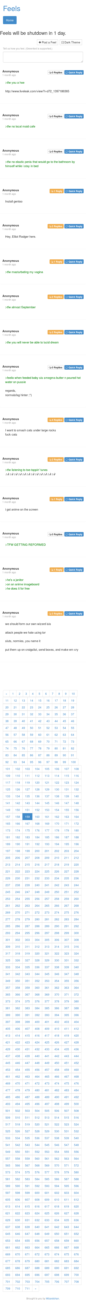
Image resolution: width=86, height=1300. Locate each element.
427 (66, 1042)
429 (7, 1049)
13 (23, 700)
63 (64, 735)
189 (7, 844)
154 (56, 810)
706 (56, 1281)
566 (17, 1165)
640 (37, 1227)
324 (76, 953)
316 (76, 946)
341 (7, 974)
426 (56, 1042)
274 (56, 912)
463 (27, 1076)
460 (76, 1070)
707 (66, 1281)
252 (76, 892)
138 (56, 796)
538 (56, 1138)
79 (48, 748)
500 (76, 1104)
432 (37, 1049)
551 (27, 1152)
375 (27, 1001)
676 (76, 1254)
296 (37, 933)
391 (27, 1015)
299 (66, 933)
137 (47, 796)
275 (66, 912)
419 (66, 1035)
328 (37, 960)
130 (56, 789)
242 (56, 885)
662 (17, 1247)
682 (56, 1261)
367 (27, 994)
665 (47, 1247)
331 (66, 960)
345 (47, 974)
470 (17, 1083)
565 (7, 1165)
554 (56, 1152)
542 (17, 1145)
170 (56, 823)
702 (17, 1281)
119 (27, 782)
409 (47, 1029)
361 (47, 988)
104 (37, 769)
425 (47, 1042)
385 (47, 1008)
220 (76, 864)
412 (76, 1029)
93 (15, 762)
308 (76, 940)
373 (7, 1001)
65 (7, 741)
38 (7, 721)
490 (56, 1097)
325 (7, 960)
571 (66, 1165)
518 (17, 1124)
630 (17, 1220)
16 (48, 700)
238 (17, 885)
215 (27, 864)
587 (66, 1179)
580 (76, 1172)
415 (27, 1035)
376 (37, 1001)
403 (66, 1022)
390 (17, 1015)
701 (7, 1281)
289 (47, 926)
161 (47, 817)
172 (76, 823)
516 (76, 1117)
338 (56, 967)
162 (56, 817)
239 (27, 885)
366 (17, 994)
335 (27, 967)
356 (76, 981)
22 (23, 707)
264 (37, 905)
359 (27, 988)
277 (7, 919)
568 (37, 1165)
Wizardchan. (53, 1298)
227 (66, 871)
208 (37, 858)
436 (76, 1049)
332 (76, 960)
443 (66, 1056)
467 (66, 1076)
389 (7, 1015)
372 (76, 994)
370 (56, 994)
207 (27, 858)
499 (66, 1104)
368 (37, 994)
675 (66, 1254)
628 (76, 1213)
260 (76, 899)
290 (56, 926)
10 (73, 694)
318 (17, 953)
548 (76, 1145)
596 (76, 1186)
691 (66, 1268)
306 (56, 940)
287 (27, 926)
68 (31, 741)
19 (72, 700)
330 (56, 960)
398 (17, 1022)
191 (27, 844)
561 (47, 1158)
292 (76, 926)
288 (37, 926)
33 (39, 714)
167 (27, 823)
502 (17, 1111)
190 (17, 844)
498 (56, 1104)
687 (27, 1268)
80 (56, 748)
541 (7, 1145)
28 (72, 707)
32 (31, 714)
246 (17, 892)
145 (47, 803)
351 (27, 981)
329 (47, 960)
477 (7, 1090)
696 (37, 1275)
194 (56, 844)
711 (27, 1288)
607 (27, 1199)
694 (17, 1275)
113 (47, 776)
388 (76, 1008)
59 (31, 735)
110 (17, 776)
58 (23, 735)
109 (7, 776)
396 (76, 1015)
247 (27, 892)
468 (76, 1076)
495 (27, 1104)
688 (37, 1268)
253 (7, 899)
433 (47, 1049)
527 (27, 1131)
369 (47, 994)
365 (7, 994)
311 (27, 946)
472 (37, 1083)
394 (56, 1015)
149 (7, 810)
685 (7, 1268)
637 (7, 1227)
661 (7, 1247)
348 (76, 974)
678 (17, 1261)
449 (47, 1063)
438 (17, 1056)
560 (37, 1158)
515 (66, 1117)
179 (66, 830)
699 (66, 1275)
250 (56, 892)
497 (47, 1104)
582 (17, 1179)
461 (7, 1076)
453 (7, 1070)
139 (66, 796)
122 (56, 782)
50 (31, 728)
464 (37, 1076)
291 (66, 926)
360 (37, 988)
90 (64, 755)
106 (56, 769)
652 (76, 1234)
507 (66, 1111)
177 (47, 830)
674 (56, 1254)
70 (48, 741)
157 (7, 817)
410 (56, 1029)
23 (31, 707)
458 (56, 1070)
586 (56, 1179)
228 (76, 871)
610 (56, 1199)
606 (17, 1199)
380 (76, 1001)
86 (31, 755)
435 (66, 1049)
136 (37, 796)
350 (17, 981)
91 (72, 755)
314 (56, 946)
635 (66, 1220)
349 (7, 981)
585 (47, 1179)
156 (76, 810)
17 (56, 700)
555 (66, 1152)
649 (47, 1234)
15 (39, 700)
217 (47, 864)
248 (37, 892)
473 (47, 1083)
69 (39, 741)
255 (27, 899)
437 (7, 1056)
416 (37, 1035)
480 (37, 1090)
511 (27, 1117)
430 (17, 1049)
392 (37, 1015)
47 (7, 728)
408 (37, 1029)
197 (7, 851)
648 (37, 1234)
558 (17, 1158)
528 (37, 1131)
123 (66, 782)
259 (66, 899)
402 (56, 1022)
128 (37, 789)
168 (37, 823)
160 (37, 817)
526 (17, 1131)
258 (56, 899)
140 (76, 796)
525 (7, 1131)
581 (7, 1179)
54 (64, 728)
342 (17, 974)
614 (17, 1206)
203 (66, 851)
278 (17, 919)
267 (66, 905)
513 (47, 1117)
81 (64, 748)
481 (47, 1090)
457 (47, 1070)
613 (7, 1206)
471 (27, 1083)
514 (56, 1117)
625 (47, 1213)
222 (17, 871)
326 (17, 960)
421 (7, 1042)
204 (76, 851)
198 (17, 851)
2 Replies (56, 226)
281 (47, 919)
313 (47, 946)
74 (7, 748)
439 (27, 1056)
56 (7, 735)
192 (37, 844)
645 (7, 1234)
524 (76, 1124)
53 (56, 728)
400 (37, 1022)
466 (56, 1076)
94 (23, 762)
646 (17, 1234)
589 (7, 1186)
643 (66, 1227)
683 (66, 1261)
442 (56, 1056)
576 (37, 1172)
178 (56, 830)
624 (37, 1213)
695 (27, 1275)
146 (56, 803)
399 (27, 1022)
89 (56, 755)
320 (37, 953)
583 (27, 1179)
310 (17, 946)
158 (17, 817)
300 (76, 933)
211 (66, 858)
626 (56, 1213)
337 (47, 967)
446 (17, 1063)
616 (37, 1206)
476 (76, 1083)
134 (17, 796)
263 (27, 905)
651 (66, 1234)
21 (15, 707)
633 (47, 1220)
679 (27, 1261)
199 (27, 851)
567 (27, 1165)
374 (17, 1001)
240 (37, 885)
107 (66, 769)
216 (37, 864)
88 (48, 755)
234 (56, 878)
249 (47, 892)
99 (64, 762)
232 (37, 878)
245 (7, 892)
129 (47, 789)
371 (66, 994)
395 (66, 1015)
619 (66, 1206)
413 (7, 1035)
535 (27, 1138)
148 (76, 803)
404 (76, 1022)
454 (17, 1070)
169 (47, 823)
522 (56, 1124)
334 (17, 967)
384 (37, 1008)
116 (76, 776)
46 (72, 721)
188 (76, 837)
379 (66, 1001)
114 (56, 776)
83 (7, 755)
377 (47, 1001)
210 (56, 858)
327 (27, 960)
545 (47, 1145)
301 (7, 940)
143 (27, 803)
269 (7, 912)
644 (76, 1227)
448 (37, 1063)
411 (66, 1029)
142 (17, 803)
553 (47, 1152)
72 (64, 741)
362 (56, 988)
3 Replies (56, 613)
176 (37, 830)
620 (76, 1206)
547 (66, 1145)
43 (48, 721)
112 (37, 776)
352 (37, 981)
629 (7, 1220)
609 (47, 1199)
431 (27, 1049)
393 (47, 1015)
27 (64, 707)
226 (56, 871)
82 (72, 748)
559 (27, 1158)
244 (76, 885)
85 (23, 755)
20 (7, 707)
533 (7, 1138)
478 (17, 1090)
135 (27, 796)
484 (76, 1090)
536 (37, 1138)
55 (72, 728)
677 (7, 1261)
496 (37, 1104)
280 (37, 919)
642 (56, 1227)
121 (47, 782)
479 (27, 1090)
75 (15, 748)
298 (56, 933)
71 (56, 741)
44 (56, 721)
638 (17, 1227)
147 (66, 803)
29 (7, 714)
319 (27, 953)
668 (76, 1247)
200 (37, 851)
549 (7, 1152)
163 (66, 817)
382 (17, 1008)
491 (66, 1097)
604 (76, 1193)
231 (27, 878)
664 (37, 1247)
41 (31, 721)
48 (15, 728)
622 (17, 1213)
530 (56, 1131)
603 (66, 1193)
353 (47, 981)
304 (37, 940)
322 (56, 953)
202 (56, 851)
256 (37, 899)
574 (17, 1172)
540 (76, 1138)
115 (66, 776)
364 (76, 988)
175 (27, 830)
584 (37, 1179)
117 (7, 782)
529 (47, 1131)
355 (66, 981)
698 (56, 1275)
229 (7, 878)
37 (72, 714)
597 (7, 1193)
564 (76, 1158)
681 (47, 1261)
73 (72, 741)
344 (37, 974)
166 (17, 823)
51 (39, 728)
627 (66, 1213)
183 (27, 837)
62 (56, 735)
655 (27, 1240)
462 (17, 1076)
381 (7, 1008)
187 (66, 837)
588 (76, 1179)
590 (17, 1186)
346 (56, 974)
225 (47, 871)
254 (17, 899)
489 (47, 1097)
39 (15, 721)
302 (17, 940)
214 (17, 864)
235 (66, 878)
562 (56, 1158)
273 (47, 912)
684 (76, 1261)
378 (56, 1001)
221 (7, 871)
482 (56, 1090)
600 (37, 1193)
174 (17, 830)
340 (76, 967)
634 (56, 1220)
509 (7, 1117)
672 (37, 1254)
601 (47, 1193)
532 (76, 1131)
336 (37, 967)
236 (76, 878)
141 (7, 803)
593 (47, 1186)
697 (47, 1275)
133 (7, 796)
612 (76, 1199)
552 (37, 1152)
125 (7, 789)
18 (64, 700)
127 (27, 789)
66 (15, 741)
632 (37, 1220)
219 (66, 864)
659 (66, 1240)
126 (17, 789)
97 (48, 762)
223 (27, 871)
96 (39, 762)
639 (27, 1227)
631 (27, 1220)
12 (15, 700)
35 (56, 714)
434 (56, 1049)
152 (37, 810)
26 (56, 707)
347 (66, 974)
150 (17, 810)
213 (7, 864)
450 (56, 1063)
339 (66, 967)
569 (47, 1165)
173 (7, 830)
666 (56, 1247)
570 (56, 1165)
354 (56, 981)
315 (66, 946)
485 (7, 1097)
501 (7, 1111)
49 (23, 728)
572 (76, 1165)
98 (56, 762)
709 (7, 1288)
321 (47, 953)
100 (73, 762)
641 (47, 1227)
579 (66, 1172)
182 (17, 837)
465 (47, 1076)
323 (66, 953)
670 (17, 1254)
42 (39, 721)
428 (76, 1042)
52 (48, 728)
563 (66, 1158)
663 (27, 1247)
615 (27, 1206)
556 (76, 1152)
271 (27, 912)
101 (7, 769)
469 (7, 1083)
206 (17, 858)
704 (37, 1281)
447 (27, 1063)
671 (27, 1254)
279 (27, 919)
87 (39, 755)
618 (56, 1206)
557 (7, 1158)
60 (39, 735)
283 (66, 919)
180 (76, 830)
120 (37, 782)
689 (47, 1268)
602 (56, 1193)
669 (7, 1254)
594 (56, 1186)
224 (37, 871)
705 (47, 1281)
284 (76, 919)
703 (27, 1281)
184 (37, 837)
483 (66, 1090)
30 (15, 714)
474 (56, 1083)
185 (47, 837)
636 (76, 1220)
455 (27, 1070)
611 (66, 1199)
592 (37, 1186)
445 (7, 1063)
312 (37, 946)
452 (76, 1063)
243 (66, 885)
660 (76, 1240)
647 (27, 1234)
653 (7, 1240)
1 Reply (57, 191)
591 (27, 1186)
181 (7, 837)
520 (37, 1124)
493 (7, 1104)
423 (27, 1042)
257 (47, 899)
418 (56, 1035)
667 (66, 1247)
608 (37, 1199)
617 (47, 1206)
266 (56, 905)
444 (76, 1056)
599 (27, 1193)
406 (17, 1029)
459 (66, 1070)
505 (47, 1111)
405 (7, 1029)
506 (56, 1111)
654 (17, 1240)
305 (47, 940)
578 (56, 1172)
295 (27, 933)
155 (66, 810)
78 (39, 748)
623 (27, 1213)
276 (76, 912)
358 (17, 988)
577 (47, 1172)
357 (7, 988)
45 (64, 721)
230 (17, 878)
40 (23, 721)
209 (47, 858)
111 (27, 776)
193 (47, 844)
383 (27, 1008)
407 (27, 1029)
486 (17, 1097)
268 (76, 905)
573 (7, 1172)
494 (17, 1104)
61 (48, 735)
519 (27, 1124)
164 (76, 817)
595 (66, 1186)
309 (7, 946)
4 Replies (56, 420)
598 (17, 1193)
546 (56, 1145)
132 (76, 789)
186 (56, 837)
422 (17, 1042)
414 (17, 1035)
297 (47, 933)
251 (66, 892)
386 (56, 1008)
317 (7, 953)
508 (76, 1111)
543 (27, 1145)
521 (47, 1124)
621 (7, 1213)
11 (7, 700)
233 (47, 878)
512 (37, 1117)
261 (7, 905)
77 (31, 748)
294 (17, 933)
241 (47, 885)
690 (56, 1268)
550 (17, 1152)
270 (17, 912)
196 (76, 844)
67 (23, 741)
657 (47, 1240)
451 (66, 1063)
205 (7, 858)
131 (66, 789)
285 (7, 926)
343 (27, 974)
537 (47, 1138)
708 (76, 1281)
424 (37, 1042)
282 (56, 919)
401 (47, 1022)
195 (66, 844)
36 (64, 714)
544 (37, 1145)
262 (17, 905)
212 (76, 858)
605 (7, 1199)
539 (66, 1138)
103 (27, 769)
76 (23, 748)
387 (66, 1008)
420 (76, 1035)
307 (66, 940)
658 (56, 1240)
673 (47, 1254)
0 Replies (56, 72)
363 (66, 988)
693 (7, 1275)
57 (15, 735)
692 (76, 1268)
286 (17, 926)
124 (76, 782)
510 (17, 1117)
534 (17, 1138)
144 (37, 803)
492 (76, 1097)
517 (7, 1124)
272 (37, 912)
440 (37, 1056)
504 (37, 1111)
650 (56, 1234)
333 (7, 967)
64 (72, 735)
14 (31, 700)
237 (7, 885)
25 (48, 707)
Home (10, 20)
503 (27, 1111)
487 (27, 1097)
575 (27, 1172)
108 (76, 769)
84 (15, 755)
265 (47, 905)
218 (56, 864)
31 (23, 714)
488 (37, 1097)
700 (76, 1275)
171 (66, 823)
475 (66, 1083)
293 (7, 933)
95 (31, 762)
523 (66, 1124)
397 (7, 1022)
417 (47, 1035)
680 (37, 1261)
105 (47, 769)
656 (37, 1240)
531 (66, 1131)
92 (7, 762)
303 (27, 940)
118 (17, 782)
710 (17, 1288)
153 (47, 810)
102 (17, 769)
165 (7, 823)
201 (47, 851)
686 (17, 1268)
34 (48, 714)
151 (27, 810)
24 (39, 707)
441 (47, 1056)
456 (37, 1070)
